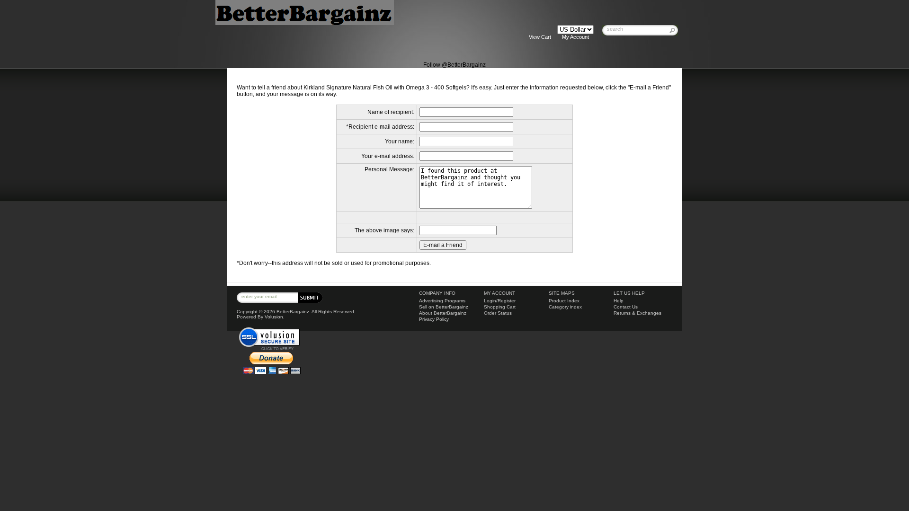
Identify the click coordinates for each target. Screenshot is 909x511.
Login (490, 300)
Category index (565, 306)
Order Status (498, 313)
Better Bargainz (344, 30)
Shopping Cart (500, 306)
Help (619, 300)
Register (507, 300)
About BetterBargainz (442, 313)
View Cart (540, 37)
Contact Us (626, 306)
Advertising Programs (442, 300)
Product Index (564, 300)
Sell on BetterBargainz (443, 306)
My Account (575, 37)
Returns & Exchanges (637, 313)
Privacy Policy (434, 319)
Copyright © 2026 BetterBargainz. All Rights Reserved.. (297, 311)
